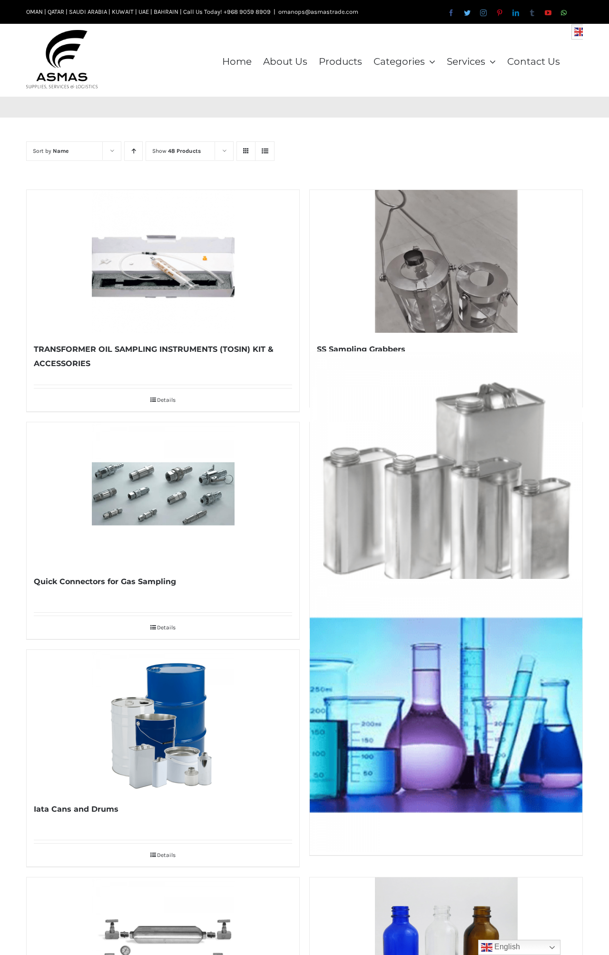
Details (166, 400)
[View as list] (264, 151)
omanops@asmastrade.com (318, 11)
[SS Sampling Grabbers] (446, 261)
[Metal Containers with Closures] (446, 488)
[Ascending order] (133, 151)
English (506, 947)
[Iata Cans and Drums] (163, 721)
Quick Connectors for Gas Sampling (105, 581)
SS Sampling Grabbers (361, 349)
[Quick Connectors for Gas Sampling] (163, 493)
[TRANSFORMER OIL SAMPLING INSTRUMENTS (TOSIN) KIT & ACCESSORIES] (163, 261)
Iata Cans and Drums (76, 809)
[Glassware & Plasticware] (446, 715)
